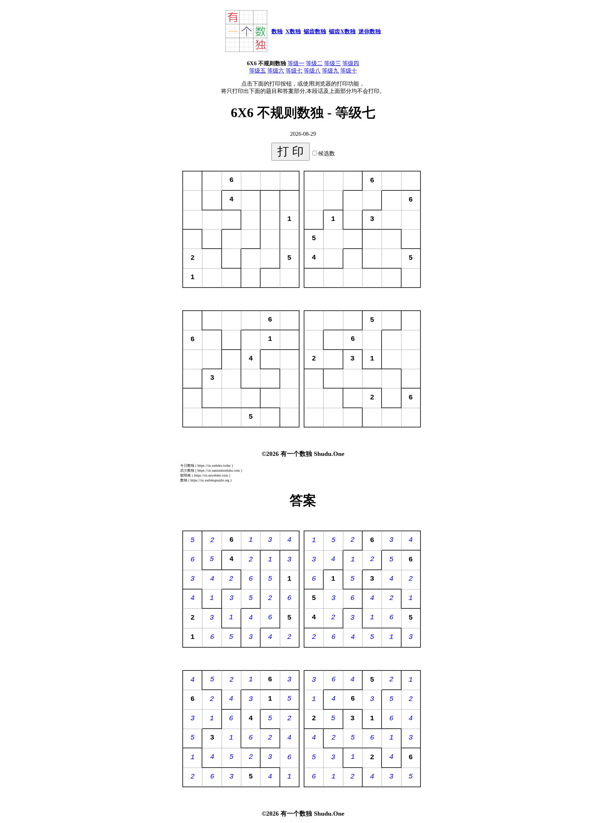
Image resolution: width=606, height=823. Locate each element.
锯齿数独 (315, 31)
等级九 (330, 71)
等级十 (348, 71)
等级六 (275, 71)
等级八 (312, 71)
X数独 (293, 31)
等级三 (332, 63)
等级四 (350, 63)
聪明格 (185, 475)
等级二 (314, 63)
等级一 (296, 63)
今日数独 (187, 465)
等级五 (257, 71)
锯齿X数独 (342, 31)
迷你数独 (369, 31)
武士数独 (187, 470)
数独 (277, 31)
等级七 (293, 71)
